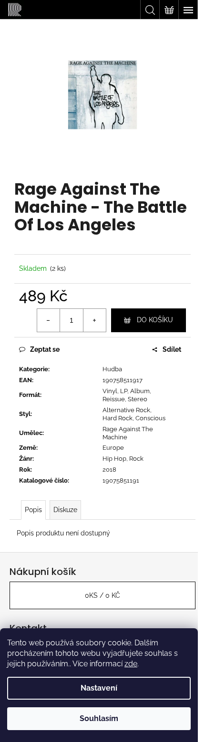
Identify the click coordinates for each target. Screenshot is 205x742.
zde (130, 663)
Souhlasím (99, 718)
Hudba (112, 369)
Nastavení (99, 688)
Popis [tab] (33, 510)
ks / (102, 595)
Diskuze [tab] (65, 510)
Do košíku (155, 320)
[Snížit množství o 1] (48, 320)
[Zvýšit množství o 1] (94, 320)
